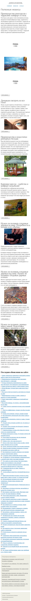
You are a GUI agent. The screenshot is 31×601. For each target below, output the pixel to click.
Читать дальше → (5, 95)
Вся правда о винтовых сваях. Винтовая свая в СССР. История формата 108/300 (14, 493)
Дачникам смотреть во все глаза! (13, 101)
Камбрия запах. (6, 566)
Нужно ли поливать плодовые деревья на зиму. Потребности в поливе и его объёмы (15, 225)
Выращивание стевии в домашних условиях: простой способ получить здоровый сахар (14, 509)
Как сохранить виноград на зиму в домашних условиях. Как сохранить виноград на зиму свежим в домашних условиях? (15, 501)
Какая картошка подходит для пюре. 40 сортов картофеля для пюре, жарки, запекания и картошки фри (15, 575)
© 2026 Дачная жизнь (6, 593)
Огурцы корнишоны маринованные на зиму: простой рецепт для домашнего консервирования (15, 383)
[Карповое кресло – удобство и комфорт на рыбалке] (15, 207)
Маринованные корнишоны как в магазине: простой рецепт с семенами (13, 380)
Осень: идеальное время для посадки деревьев (16, 446)
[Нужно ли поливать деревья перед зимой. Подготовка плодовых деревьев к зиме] (15, 338)
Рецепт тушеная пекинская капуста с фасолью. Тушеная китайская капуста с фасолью (15, 465)
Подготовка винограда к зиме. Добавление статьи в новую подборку (14, 496)
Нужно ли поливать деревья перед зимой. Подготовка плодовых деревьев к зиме (13, 326)
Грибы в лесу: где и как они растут (12, 441)
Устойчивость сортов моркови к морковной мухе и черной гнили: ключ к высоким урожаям (15, 458)
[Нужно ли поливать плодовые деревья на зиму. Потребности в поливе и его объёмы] (15, 237)
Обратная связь (5, 599)
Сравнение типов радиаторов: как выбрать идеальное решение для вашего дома (14, 536)
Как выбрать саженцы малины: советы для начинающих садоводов (14, 513)
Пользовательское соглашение (12, 595)
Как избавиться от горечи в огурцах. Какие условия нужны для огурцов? (13, 505)
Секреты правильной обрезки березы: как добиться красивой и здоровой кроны (13, 522)
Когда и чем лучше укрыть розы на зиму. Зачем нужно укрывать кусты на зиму (15, 443)
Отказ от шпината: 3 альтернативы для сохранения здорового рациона (12, 544)
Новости (15, 6)
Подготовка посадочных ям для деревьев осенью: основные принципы (13, 438)
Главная (9, 6)
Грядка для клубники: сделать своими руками (15, 414)
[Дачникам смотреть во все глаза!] (15, 124)
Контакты (4, 595)
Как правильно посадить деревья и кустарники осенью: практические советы (15, 453)
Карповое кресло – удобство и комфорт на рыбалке (14, 184)
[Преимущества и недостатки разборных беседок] (15, 166)
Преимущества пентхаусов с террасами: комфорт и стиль (14, 14)
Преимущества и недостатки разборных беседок (14, 137)
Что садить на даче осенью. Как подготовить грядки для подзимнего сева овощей (14, 462)
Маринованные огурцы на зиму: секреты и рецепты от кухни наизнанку (13, 396)
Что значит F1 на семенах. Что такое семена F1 (15, 563)
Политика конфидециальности (7, 597)
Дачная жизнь (15, 3)
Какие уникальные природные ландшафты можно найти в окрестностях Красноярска (15, 376)
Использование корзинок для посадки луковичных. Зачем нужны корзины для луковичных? (12, 481)
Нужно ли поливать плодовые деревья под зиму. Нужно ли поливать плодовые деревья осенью (14, 274)
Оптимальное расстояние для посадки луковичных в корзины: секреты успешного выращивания (13, 517)
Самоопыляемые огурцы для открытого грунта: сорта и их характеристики (15, 431)
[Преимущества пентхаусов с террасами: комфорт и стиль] (15, 63)
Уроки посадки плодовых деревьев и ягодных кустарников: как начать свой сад (14, 449)
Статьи (21, 6)
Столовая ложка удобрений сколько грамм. (15, 455)
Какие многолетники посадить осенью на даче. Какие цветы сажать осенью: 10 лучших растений (15, 476)
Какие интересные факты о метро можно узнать (15, 386)
